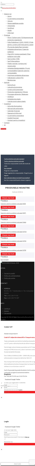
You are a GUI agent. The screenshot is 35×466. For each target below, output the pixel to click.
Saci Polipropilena (13, 61)
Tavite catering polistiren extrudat (14, 161)
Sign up (27, 437)
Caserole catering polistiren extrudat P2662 (13, 222)
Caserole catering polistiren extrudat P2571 (13, 213)
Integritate (11, 26)
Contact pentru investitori (16, 120)
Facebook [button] (8, 379)
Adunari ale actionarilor (15, 108)
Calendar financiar (13, 111)
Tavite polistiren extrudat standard (14, 159)
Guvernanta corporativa (15, 19)
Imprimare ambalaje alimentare (18, 75)
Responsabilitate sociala (15, 23)
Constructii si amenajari (15, 89)
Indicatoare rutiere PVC (15, 78)
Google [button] (13, 379)
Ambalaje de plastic (14, 99)
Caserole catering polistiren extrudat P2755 (13, 250)
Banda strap (11, 80)
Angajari (6, 311)
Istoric (9, 16)
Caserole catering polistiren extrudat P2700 (14, 232)
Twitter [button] (18, 379)
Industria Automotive (14, 87)
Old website (7, 313)
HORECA (10, 97)
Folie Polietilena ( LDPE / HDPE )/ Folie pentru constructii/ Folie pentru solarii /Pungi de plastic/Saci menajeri (20, 45)
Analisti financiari (13, 118)
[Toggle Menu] (1, 10)
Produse (7, 35)
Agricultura (11, 85)
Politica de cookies (9, 278)
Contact (7, 123)
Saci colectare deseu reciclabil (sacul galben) (17, 178)
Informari (10, 33)
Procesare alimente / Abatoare (17, 94)
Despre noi (7, 14)
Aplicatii (6, 82)
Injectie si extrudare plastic (16, 101)
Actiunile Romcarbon (14, 106)
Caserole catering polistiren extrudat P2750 (13, 241)
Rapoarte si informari (14, 113)
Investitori (7, 104)
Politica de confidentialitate (12, 276)
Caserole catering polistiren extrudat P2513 (13, 204)
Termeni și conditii (9, 273)
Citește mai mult (8, 198)
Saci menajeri (8, 168)
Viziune (9, 21)
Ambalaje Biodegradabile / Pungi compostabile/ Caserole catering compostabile (18, 71)
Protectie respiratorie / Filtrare (17, 92)
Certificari (10, 28)
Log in (20, 389)
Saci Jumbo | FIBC (13, 59)
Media (9, 30)
